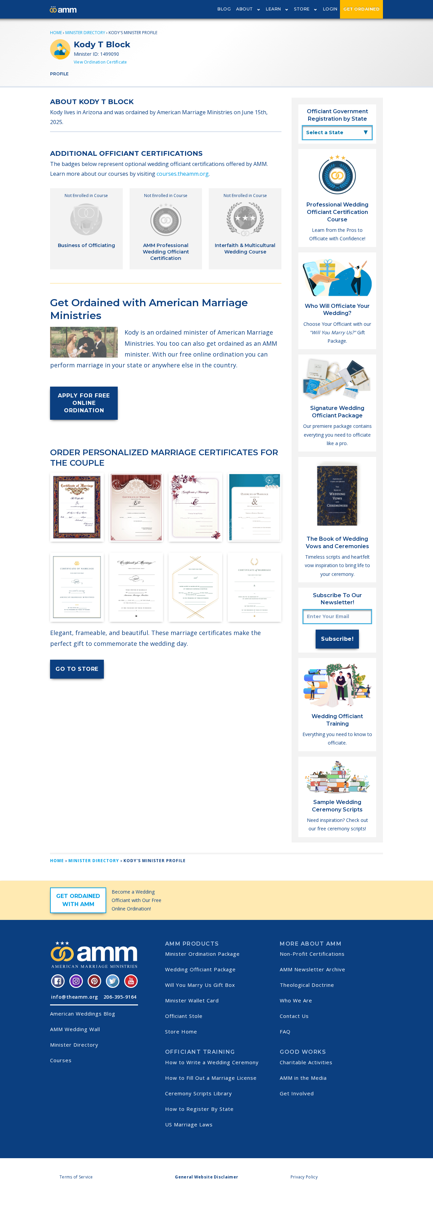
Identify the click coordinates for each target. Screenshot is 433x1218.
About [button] (244, 8)
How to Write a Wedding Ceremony (212, 1062)
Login (330, 8)
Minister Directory (85, 32)
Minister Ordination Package (202, 953)
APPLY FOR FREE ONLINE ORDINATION (84, 403)
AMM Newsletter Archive (312, 969)
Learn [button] (273, 8)
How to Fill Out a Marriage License (211, 1077)
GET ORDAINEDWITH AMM (78, 900)
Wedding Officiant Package (200, 969)
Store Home (181, 1031)
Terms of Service (76, 1177)
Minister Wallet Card (192, 1000)
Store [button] (302, 8)
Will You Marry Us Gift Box (200, 984)
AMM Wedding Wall (75, 1029)
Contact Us (294, 1016)
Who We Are (296, 1000)
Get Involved (297, 1093)
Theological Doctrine (307, 984)
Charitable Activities (306, 1062)
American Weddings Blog (82, 1013)
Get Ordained (361, 8)
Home (56, 32)
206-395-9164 (120, 997)
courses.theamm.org (183, 173)
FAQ (285, 1031)
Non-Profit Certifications (312, 953)
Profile (59, 73)
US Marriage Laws (189, 1124)
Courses (61, 1060)
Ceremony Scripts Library (198, 1093)
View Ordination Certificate (100, 62)
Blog (224, 8)
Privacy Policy (304, 1177)
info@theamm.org (74, 997)
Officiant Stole (184, 1016)
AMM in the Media (303, 1077)
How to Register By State (199, 1108)
